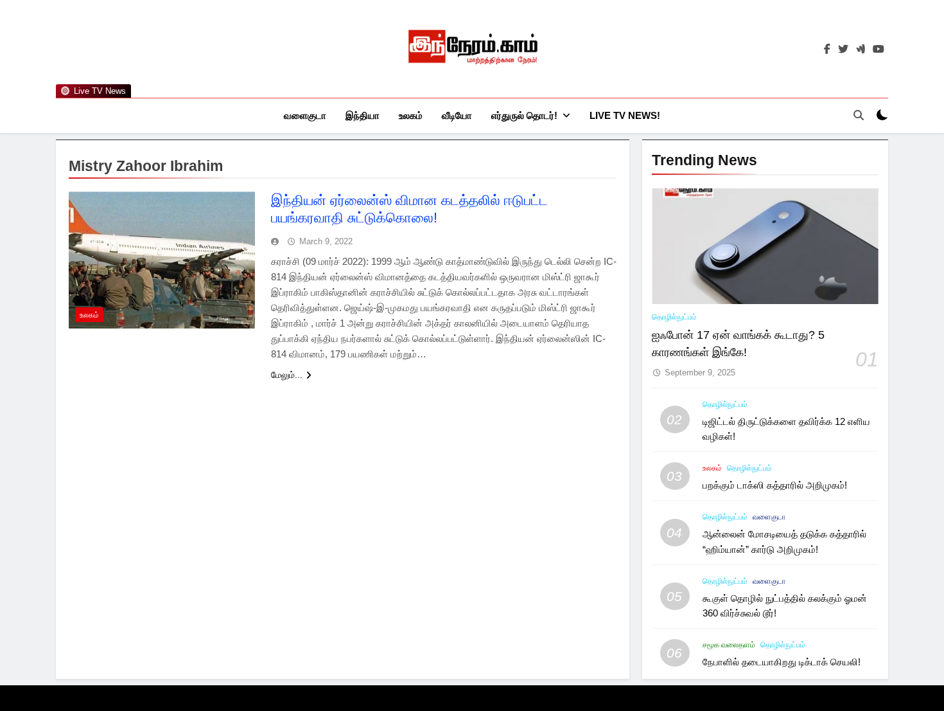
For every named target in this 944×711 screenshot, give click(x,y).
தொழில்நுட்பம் (674, 316)
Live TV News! (625, 115)
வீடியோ (457, 115)
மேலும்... (286, 375)
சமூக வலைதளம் (729, 644)
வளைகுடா (305, 115)
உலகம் (411, 115)
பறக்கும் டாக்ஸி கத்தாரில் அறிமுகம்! (775, 485)
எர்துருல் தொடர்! (524, 115)
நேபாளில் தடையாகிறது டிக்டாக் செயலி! (782, 661)
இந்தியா (362, 115)
